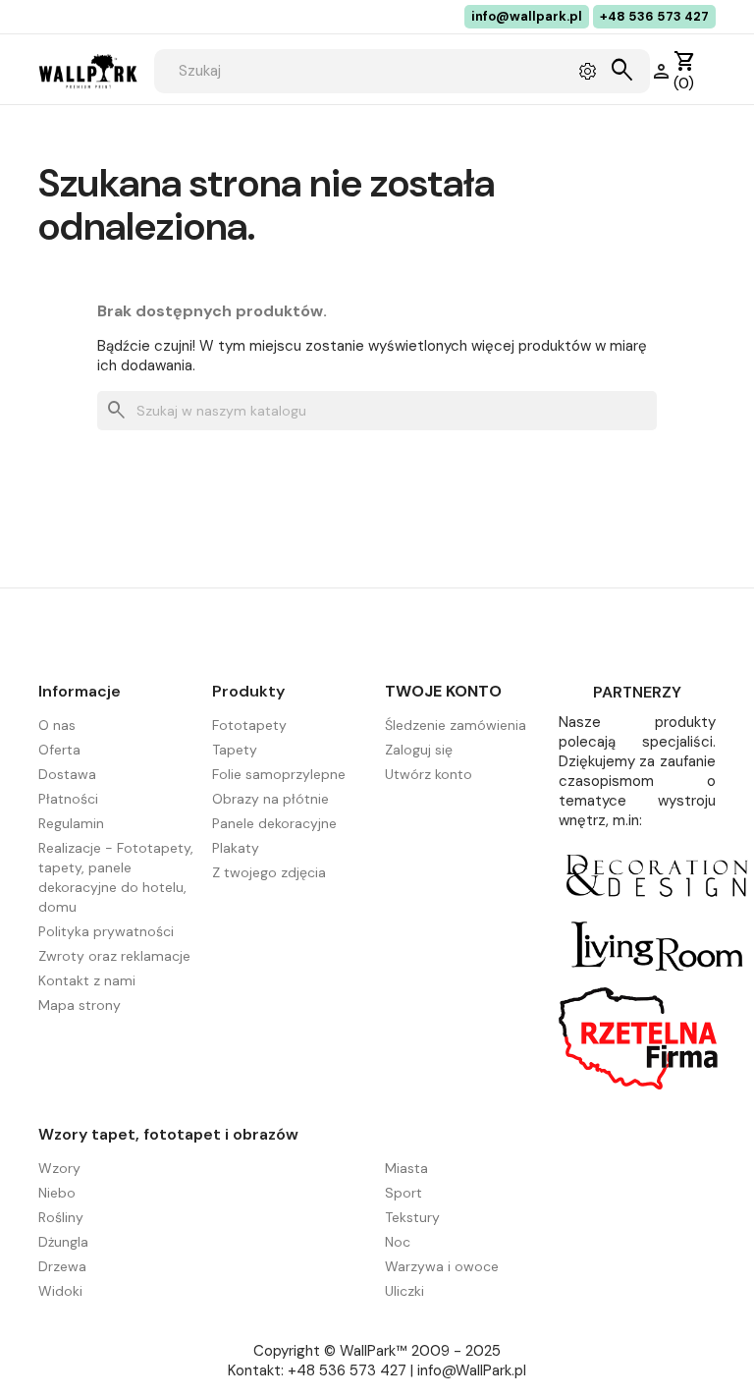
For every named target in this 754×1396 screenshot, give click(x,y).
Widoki (60, 1291)
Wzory (59, 1168)
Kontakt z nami (86, 980)
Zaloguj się (419, 749)
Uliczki (404, 1291)
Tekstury (412, 1217)
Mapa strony (79, 1005)
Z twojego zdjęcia (269, 872)
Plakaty (235, 848)
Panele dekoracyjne (274, 823)
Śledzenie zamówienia (455, 725)
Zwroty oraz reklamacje (114, 956)
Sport (403, 1192)
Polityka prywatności (106, 931)
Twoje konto (443, 691)
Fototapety (249, 725)
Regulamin (71, 823)
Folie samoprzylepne (279, 774)
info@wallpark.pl (526, 16)
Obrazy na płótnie (270, 799)
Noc (397, 1242)
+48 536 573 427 (654, 16)
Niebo (57, 1192)
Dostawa (67, 774)
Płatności (68, 799)
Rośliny (60, 1217)
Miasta (406, 1168)
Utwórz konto (428, 774)
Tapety (234, 749)
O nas (57, 725)
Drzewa (62, 1266)
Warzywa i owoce (442, 1266)
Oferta (59, 749)
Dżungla (63, 1242)
